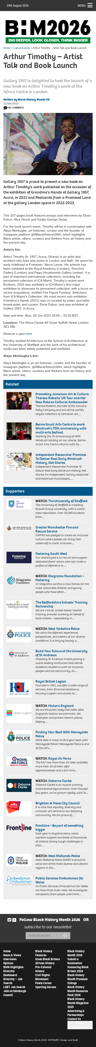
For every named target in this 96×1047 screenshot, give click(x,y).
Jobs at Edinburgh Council (14, 993)
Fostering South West (51, 553)
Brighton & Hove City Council (57, 803)
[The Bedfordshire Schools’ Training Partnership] (18, 609)
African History (44, 963)
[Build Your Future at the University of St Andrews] (18, 654)
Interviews (10, 959)
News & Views (12, 955)
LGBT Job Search (14, 987)
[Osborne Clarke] (18, 785)
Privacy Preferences (80, 1025)
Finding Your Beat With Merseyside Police (61, 734)
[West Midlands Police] (18, 860)
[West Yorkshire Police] (18, 634)
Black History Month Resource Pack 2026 (77, 991)
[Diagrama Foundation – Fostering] (18, 580)
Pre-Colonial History (43, 969)
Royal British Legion (50, 681)
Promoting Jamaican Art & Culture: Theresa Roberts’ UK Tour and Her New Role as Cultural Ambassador (62, 398)
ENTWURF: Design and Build (63, 1040)
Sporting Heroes (45, 987)
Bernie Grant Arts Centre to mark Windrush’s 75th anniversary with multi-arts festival (61, 428)
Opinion (8, 963)
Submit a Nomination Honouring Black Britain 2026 (78, 965)
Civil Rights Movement (42, 977)
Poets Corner (43, 983)
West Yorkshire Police (63, 628)
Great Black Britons (47, 959)
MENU (82, 5)
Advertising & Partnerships (75, 1013)
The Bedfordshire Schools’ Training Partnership (61, 604)
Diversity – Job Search (12, 981)
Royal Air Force (59, 758)
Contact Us (74, 1019)
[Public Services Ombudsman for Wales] (18, 880)
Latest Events (22, 48)
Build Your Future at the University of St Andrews (61, 653)
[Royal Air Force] (18, 761)
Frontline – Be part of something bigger (59, 827)
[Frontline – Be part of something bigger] (18, 827)
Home (7, 48)
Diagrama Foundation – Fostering (59, 578)
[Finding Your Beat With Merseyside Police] (18, 736)
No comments (16, 107)
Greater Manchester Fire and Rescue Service (56, 529)
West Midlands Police (64, 855)
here (29, 333)
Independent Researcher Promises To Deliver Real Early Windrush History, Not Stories (60, 458)
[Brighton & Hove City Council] (18, 808)
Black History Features (43, 953)
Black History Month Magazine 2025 (78, 1003)
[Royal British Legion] (18, 688)
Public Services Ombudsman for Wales (59, 880)
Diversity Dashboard (10, 973)
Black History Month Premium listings (77, 979)
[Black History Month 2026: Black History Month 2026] (48, 31)
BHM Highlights (13, 967)
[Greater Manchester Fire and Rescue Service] (18, 528)
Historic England (61, 705)
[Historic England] (18, 713)
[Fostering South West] (18, 557)
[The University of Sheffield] (18, 504)
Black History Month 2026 (75, 953)
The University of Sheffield (68, 501)
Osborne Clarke (59, 780)
